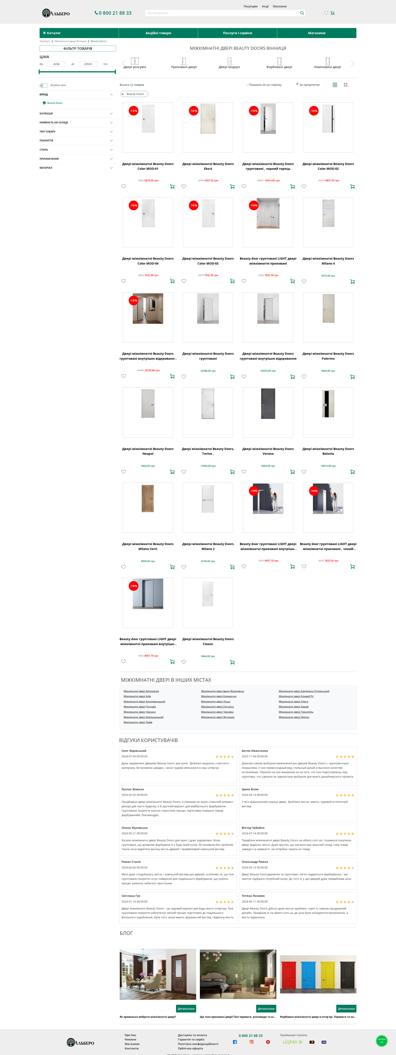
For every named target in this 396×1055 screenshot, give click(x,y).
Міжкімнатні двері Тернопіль (296, 712)
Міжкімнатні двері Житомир (218, 717)
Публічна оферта (190, 1048)
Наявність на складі (54, 122)
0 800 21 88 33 (251, 1035)
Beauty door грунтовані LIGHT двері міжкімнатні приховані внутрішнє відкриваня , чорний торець (268, 549)
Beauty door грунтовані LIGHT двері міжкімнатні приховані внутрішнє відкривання (148, 644)
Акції (265, 6)
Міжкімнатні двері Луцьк (215, 701)
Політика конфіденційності (198, 1044)
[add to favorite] (123, 186)
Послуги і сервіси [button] (237, 33)
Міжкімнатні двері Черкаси (140, 712)
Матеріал (46, 167)
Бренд (44, 94)
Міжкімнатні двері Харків (293, 706)
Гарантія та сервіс (191, 1039)
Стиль (44, 149)
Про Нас (130, 1035)
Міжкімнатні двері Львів (138, 722)
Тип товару (47, 131)
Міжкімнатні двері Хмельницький (144, 717)
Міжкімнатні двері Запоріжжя (141, 691)
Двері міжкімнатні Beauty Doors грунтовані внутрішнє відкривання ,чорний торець (148, 358)
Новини (130, 1039)
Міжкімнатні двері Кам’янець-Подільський (304, 691)
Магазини (280, 6)
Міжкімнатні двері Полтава (140, 706)
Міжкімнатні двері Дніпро (294, 717)
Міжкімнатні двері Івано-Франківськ (222, 691)
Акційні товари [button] (158, 33)
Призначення (49, 158)
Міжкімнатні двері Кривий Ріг (296, 696)
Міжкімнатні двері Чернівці (217, 712)
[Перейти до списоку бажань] (326, 13)
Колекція (46, 113)
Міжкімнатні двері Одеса (293, 701)
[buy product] (172, 186)
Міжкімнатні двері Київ (137, 696)
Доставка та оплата (192, 1035)
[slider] (39, 72)
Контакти (132, 1048)
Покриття (46, 140)
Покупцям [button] (250, 6)
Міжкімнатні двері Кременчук (219, 696)
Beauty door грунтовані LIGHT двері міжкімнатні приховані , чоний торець (328, 549)
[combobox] (225, 13)
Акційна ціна (58, 85)
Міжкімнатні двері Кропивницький (144, 701)
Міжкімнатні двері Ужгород (217, 706)
